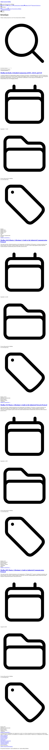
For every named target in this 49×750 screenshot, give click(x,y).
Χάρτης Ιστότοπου (4, 735)
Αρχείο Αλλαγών (3, 744)
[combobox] (3, 11)
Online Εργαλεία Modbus (5, 9)
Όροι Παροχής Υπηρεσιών (5, 740)
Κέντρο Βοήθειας (3, 736)
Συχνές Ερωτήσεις (3, 737)
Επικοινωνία (2, 739)
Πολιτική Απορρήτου (4, 741)
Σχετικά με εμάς (3, 738)
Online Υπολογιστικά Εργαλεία (6, 746)
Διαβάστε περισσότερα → (5, 237)
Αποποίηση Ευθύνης (4, 743)
